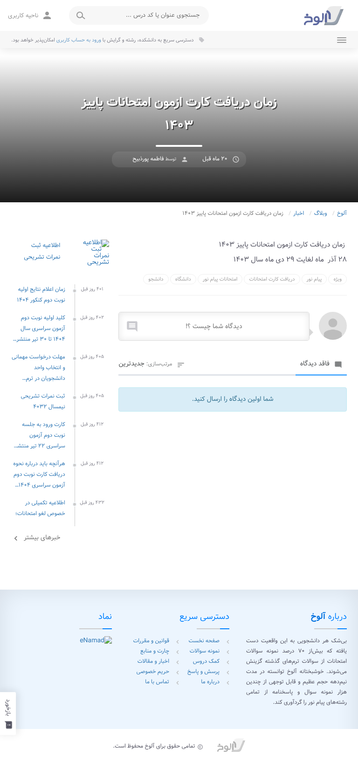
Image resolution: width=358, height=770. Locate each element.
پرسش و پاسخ (203, 671)
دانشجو (156, 279)
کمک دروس (206, 661)
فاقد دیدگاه (321, 364)
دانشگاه (183, 279)
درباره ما (210, 682)
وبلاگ (320, 213)
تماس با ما (157, 682)
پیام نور (314, 279)
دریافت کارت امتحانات (272, 279)
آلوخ (342, 213)
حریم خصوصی (153, 671)
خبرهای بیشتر (36, 538)
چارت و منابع (154, 651)
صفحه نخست (204, 641)
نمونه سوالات (205, 651)
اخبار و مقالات (153, 661)
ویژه (337, 279)
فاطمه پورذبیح (148, 159)
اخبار (298, 213)
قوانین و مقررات (151, 641)
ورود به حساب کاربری (78, 40)
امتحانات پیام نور (220, 279)
